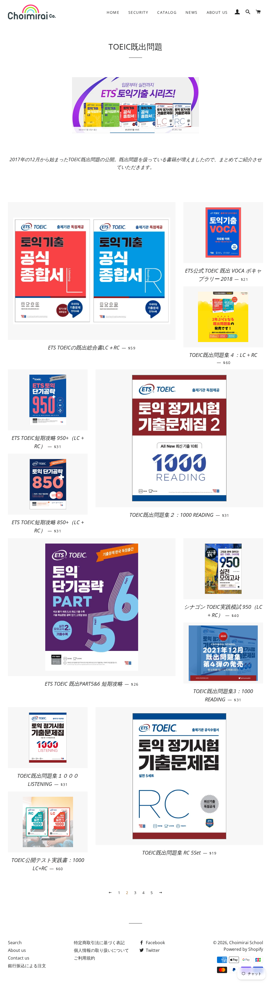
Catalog (167, 12)
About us (217, 12)
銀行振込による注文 (27, 966)
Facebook (155, 942)
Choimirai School (246, 942)
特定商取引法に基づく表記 (99, 942)
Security (138, 12)
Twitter (152, 950)
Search (15, 942)
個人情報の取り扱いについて (101, 950)
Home (113, 12)
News (192, 12)
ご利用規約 (84, 958)
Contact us (18, 958)
